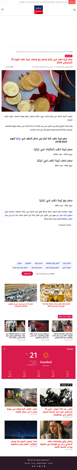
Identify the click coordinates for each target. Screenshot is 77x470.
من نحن (33, 463)
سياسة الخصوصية (42, 463)
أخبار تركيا (62, 51)
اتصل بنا (50, 463)
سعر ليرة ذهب (36, 267)
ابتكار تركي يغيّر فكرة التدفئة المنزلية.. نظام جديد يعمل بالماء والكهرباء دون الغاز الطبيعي (62, 335)
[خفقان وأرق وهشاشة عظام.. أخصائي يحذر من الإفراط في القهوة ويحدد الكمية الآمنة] (56, 430)
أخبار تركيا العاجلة (52, 263)
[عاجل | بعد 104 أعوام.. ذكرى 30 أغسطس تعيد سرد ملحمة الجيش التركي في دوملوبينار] (56, 397)
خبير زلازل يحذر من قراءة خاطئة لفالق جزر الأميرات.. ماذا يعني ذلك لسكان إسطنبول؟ (39, 335)
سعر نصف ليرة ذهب (20, 267)
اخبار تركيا (38, 263)
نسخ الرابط (27, 273)
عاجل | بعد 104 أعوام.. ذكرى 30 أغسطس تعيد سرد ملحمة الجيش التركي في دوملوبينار (57, 411)
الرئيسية (68, 51)
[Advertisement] (38, 31)
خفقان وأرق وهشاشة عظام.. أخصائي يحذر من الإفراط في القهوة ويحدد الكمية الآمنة (56, 444)
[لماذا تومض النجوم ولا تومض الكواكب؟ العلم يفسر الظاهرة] (21, 430)
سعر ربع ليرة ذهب (52, 267)
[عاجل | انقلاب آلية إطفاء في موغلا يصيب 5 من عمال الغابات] (21, 397)
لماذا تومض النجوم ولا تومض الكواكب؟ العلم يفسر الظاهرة (24, 442)
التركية (27, 263)
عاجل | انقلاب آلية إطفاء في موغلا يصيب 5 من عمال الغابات (51, 2)
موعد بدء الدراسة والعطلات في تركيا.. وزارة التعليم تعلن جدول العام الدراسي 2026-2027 (15, 335)
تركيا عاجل (66, 267)
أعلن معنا (27, 463)
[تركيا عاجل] (38, 10)
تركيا (18, 138)
